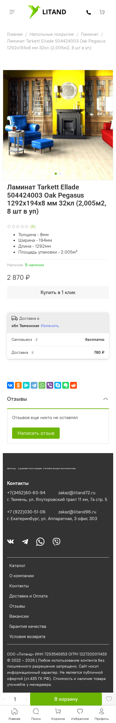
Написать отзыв (35, 433)
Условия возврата (27, 636)
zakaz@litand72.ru (76, 492)
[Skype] (57, 385)
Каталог (17, 565)
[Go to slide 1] (56, 174)
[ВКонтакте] (10, 385)
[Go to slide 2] (60, 174)
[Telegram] (34, 385)
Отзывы (17, 606)
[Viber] (49, 385)
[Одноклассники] (18, 385)
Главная (15, 34)
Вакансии (19, 616)
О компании (21, 575)
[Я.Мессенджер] (26, 385)
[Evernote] (65, 385)
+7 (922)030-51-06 (26, 511)
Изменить (50, 325)
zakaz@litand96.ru (77, 511)
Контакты (19, 585)
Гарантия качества (27, 626)
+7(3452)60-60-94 (26, 492)
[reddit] (73, 385)
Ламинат (90, 34)
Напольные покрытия (52, 34)
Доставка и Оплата (28, 596)
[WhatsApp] (42, 385)
